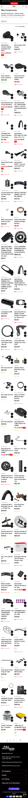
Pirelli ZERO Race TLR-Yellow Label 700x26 (6, 342)
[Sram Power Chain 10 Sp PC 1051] (7, 660)
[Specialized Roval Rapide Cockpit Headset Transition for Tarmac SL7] (20, 302)
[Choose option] (12, 98)
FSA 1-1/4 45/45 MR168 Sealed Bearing (19, 396)
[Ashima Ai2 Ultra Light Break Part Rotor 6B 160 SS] (7, 630)
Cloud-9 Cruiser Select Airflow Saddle (19, 77)
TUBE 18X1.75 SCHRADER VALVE (20, 726)
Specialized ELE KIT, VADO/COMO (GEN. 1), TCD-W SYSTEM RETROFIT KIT (20, 106)
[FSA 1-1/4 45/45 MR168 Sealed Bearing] (20, 385)
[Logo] (14, 6)
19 (20, 740)
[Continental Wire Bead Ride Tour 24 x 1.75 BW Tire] (7, 495)
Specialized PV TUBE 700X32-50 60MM (19, 423)
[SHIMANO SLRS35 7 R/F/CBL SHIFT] (7, 689)
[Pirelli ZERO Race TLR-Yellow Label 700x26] (7, 331)
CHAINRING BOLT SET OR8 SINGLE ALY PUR (20, 612)
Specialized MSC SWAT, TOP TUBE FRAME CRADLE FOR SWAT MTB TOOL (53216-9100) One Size (7, 251)
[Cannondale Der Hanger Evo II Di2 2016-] (20, 331)
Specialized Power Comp (7, 163)
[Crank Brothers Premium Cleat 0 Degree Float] (20, 689)
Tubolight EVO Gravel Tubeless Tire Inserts (6, 135)
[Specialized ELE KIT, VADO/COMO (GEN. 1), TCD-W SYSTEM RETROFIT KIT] (20, 93)
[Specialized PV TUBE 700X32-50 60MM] (20, 412)
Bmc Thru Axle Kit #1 (7, 557)
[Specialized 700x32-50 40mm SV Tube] (20, 574)
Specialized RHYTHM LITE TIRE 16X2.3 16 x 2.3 (20, 135)
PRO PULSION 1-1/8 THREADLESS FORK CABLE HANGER (7, 613)
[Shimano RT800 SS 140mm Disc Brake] (20, 522)
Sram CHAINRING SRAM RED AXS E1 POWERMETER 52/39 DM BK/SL (20, 249)
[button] (23, 6)
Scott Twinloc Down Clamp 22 (6, 76)
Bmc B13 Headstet (7, 421)
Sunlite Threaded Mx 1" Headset (6, 726)
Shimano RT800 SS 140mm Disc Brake (20, 532)
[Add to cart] (12, 40)
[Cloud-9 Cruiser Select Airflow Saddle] (20, 66)
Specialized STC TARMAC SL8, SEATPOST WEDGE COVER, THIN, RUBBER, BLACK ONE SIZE (7, 283)
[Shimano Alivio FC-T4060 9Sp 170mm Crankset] (7, 466)
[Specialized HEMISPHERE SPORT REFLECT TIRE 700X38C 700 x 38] (20, 269)
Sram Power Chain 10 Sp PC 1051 (7, 671)
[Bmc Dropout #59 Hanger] (20, 35)
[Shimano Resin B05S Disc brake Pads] (20, 358)
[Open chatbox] (25, 795)
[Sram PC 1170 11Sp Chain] (20, 439)
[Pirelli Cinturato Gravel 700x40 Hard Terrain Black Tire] (20, 466)
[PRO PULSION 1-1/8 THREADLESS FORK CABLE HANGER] (7, 601)
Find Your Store (16, 765)
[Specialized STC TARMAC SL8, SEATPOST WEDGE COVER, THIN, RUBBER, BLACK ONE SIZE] (7, 269)
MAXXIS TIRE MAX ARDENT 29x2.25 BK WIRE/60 (20, 194)
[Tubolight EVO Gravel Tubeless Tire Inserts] (7, 124)
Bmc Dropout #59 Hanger (19, 46)
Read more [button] (4, 21)
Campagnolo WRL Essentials (6, 312)
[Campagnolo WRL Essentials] (7, 302)
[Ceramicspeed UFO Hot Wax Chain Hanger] (7, 183)
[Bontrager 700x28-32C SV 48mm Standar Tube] (20, 547)
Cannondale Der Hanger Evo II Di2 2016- (19, 342)
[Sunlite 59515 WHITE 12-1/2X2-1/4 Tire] (20, 630)
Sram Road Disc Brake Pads (19, 505)
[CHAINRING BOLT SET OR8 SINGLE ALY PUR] (20, 601)
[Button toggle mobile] (2, 6)
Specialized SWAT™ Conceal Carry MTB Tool (19, 164)
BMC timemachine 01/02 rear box (7, 220)
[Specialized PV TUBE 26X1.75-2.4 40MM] (7, 439)
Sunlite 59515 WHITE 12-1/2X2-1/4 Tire (19, 641)
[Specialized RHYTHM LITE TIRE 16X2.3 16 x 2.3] (20, 124)
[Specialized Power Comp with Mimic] (7, 93)
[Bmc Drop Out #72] (7, 385)
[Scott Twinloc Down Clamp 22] (7, 66)
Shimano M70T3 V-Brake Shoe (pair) (7, 532)
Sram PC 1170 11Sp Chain (20, 449)
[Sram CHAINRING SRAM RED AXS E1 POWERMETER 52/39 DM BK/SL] (20, 237)
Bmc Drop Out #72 (7, 394)
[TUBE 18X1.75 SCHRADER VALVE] (20, 716)
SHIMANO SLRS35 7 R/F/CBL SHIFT (7, 699)
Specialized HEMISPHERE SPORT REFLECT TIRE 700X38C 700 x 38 (20, 282)
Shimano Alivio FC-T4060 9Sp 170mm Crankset (7, 477)
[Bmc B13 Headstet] (7, 412)
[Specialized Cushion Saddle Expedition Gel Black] (7, 35)
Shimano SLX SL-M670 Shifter (19, 671)
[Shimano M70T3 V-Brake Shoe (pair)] (7, 522)
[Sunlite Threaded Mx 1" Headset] (7, 716)
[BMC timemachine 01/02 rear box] (7, 210)
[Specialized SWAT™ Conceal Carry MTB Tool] (20, 152)
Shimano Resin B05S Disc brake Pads (19, 369)
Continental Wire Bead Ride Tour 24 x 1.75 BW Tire (7, 506)
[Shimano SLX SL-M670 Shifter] (20, 660)
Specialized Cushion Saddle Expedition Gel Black (6, 47)
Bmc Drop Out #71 (6, 367)
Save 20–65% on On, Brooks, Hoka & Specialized (15, 1)
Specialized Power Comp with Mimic (7, 103)
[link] (3, 740)
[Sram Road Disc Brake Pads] (20, 495)
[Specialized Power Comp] (7, 152)
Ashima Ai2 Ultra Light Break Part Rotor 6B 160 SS (6, 641)
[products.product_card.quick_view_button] (12, 37)
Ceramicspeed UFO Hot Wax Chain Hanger (7, 194)
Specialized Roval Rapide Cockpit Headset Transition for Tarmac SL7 (20, 314)
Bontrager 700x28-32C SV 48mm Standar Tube (20, 558)
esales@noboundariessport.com (13, 762)
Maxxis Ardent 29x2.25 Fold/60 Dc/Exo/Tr (6, 585)
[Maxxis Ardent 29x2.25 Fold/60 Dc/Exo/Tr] (7, 574)
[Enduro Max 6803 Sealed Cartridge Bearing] (20, 210)
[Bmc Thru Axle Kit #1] (7, 547)
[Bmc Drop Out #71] (7, 358)
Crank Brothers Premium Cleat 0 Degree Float (19, 700)
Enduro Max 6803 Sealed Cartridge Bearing (20, 221)
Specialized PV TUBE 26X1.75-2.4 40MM (7, 450)
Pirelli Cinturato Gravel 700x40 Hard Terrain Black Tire (20, 478)
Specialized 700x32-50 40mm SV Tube (20, 585)
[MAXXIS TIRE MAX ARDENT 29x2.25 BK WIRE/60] (20, 183)
